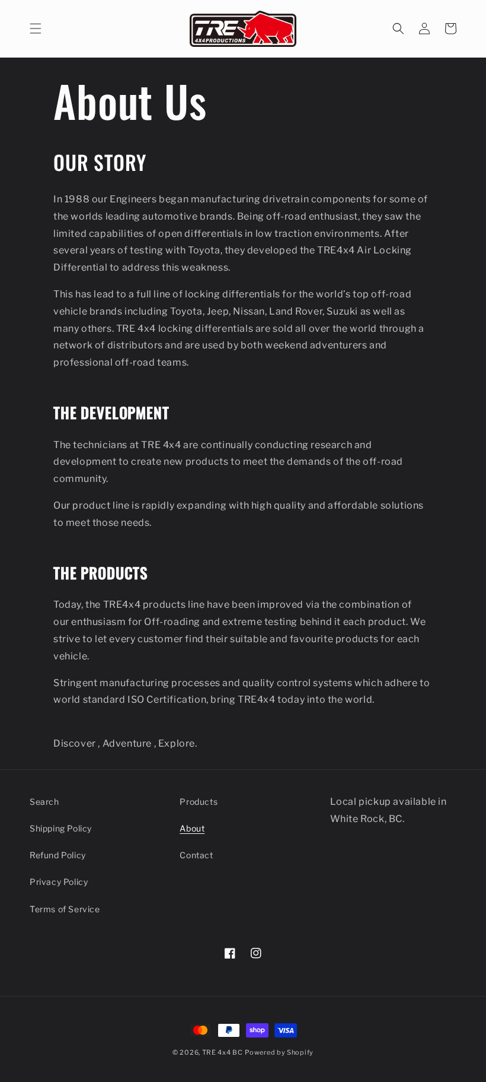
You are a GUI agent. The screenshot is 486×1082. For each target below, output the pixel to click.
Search (44, 802)
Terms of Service (65, 909)
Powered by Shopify (279, 1052)
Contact (196, 855)
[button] (36, 28)
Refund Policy (58, 855)
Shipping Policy (61, 828)
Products (199, 802)
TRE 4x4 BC (222, 1052)
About (192, 828)
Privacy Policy (59, 882)
